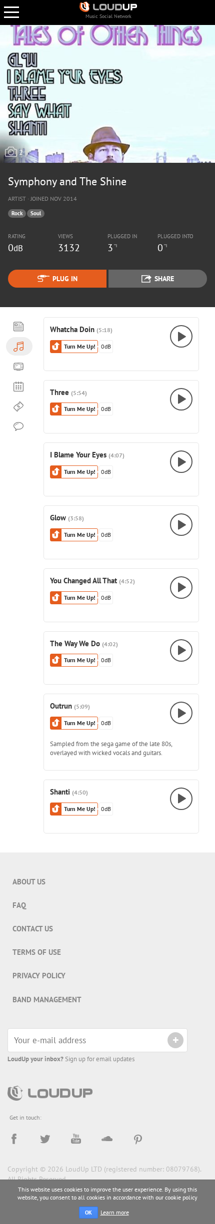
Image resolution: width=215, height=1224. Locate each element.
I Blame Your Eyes (78, 454)
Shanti (60, 792)
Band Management (47, 999)
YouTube (76, 1139)
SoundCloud (107, 1139)
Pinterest (138, 1139)
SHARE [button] (164, 278)
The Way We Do (75, 643)
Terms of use (36, 952)
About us (29, 881)
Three (59, 392)
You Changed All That (83, 580)
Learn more (114, 1212)
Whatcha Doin (72, 329)
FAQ (19, 905)
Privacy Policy (39, 975)
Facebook (14, 1139)
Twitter (45, 1139)
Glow (58, 517)
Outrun (61, 706)
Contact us (32, 928)
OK (88, 1212)
